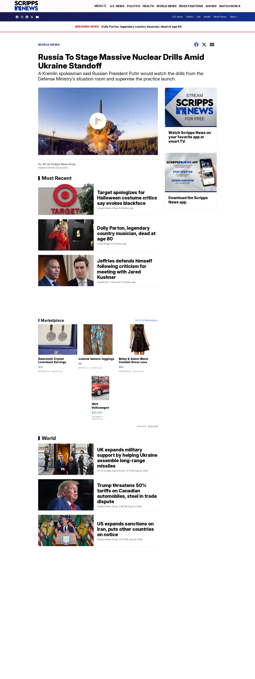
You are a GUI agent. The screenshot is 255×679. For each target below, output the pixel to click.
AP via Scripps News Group (59, 164)
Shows (211, 6)
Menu (99, 6)
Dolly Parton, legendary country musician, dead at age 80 (141, 26)
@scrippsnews (38, 17)
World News (166, 6)
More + (234, 17)
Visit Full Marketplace (146, 320)
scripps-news (28, 17)
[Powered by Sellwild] (153, 426)
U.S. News (117, 6)
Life (199, 17)
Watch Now (229, 6)
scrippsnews (18, 17)
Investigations (191, 6)
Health (148, 6)
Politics (133, 6)
